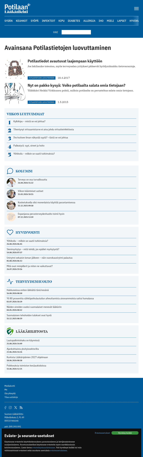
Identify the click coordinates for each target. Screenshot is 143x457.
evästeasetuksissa (58, 450)
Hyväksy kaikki (125, 433)
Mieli (110, 20)
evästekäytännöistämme (43, 447)
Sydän (8, 20)
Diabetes (74, 20)
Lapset (121, 20)
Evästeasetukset (102, 433)
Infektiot (48, 20)
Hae (55, 32)
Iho (101, 20)
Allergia (89, 20)
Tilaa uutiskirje (11, 397)
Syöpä (35, 20)
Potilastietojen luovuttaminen (41, 78)
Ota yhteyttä (10, 393)
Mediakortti (9, 385)
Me (5, 389)
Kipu (62, 20)
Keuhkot (21, 20)
